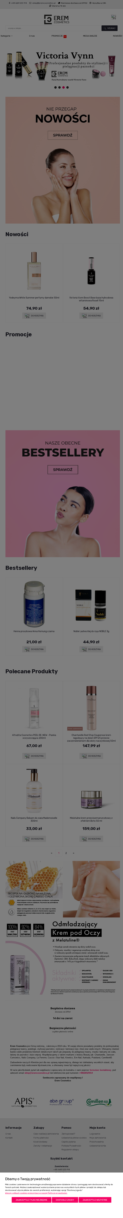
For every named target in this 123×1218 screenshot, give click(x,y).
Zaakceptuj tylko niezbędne (31, 1200)
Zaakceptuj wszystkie (95, 1200)
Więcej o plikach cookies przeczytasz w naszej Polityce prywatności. (36, 1193)
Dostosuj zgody (65, 1200)
